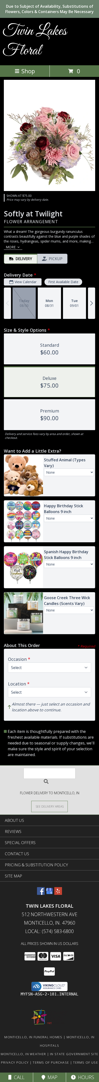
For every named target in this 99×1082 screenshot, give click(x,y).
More (11, 247)
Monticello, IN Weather (23, 1054)
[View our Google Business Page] (49, 893)
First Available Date (63, 282)
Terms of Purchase (51, 1062)
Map (51, 1077)
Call (18, 1077)
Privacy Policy (15, 1062)
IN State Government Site (74, 1054)
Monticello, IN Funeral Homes (33, 1037)
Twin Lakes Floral (34, 41)
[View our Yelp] (58, 893)
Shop (28, 71)
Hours (85, 1077)
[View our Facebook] (41, 893)
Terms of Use (85, 1062)
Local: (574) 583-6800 (49, 931)
